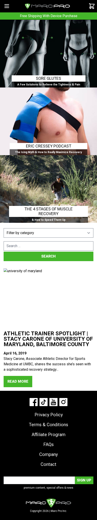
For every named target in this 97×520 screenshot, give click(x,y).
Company (48, 454)
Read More (17, 381)
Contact (48, 464)
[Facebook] (34, 402)
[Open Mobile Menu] (7, 6)
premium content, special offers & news (48, 487)
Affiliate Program (48, 434)
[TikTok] (43, 402)
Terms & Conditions (48, 424)
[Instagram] (63, 402)
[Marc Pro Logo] (47, 6)
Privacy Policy (49, 414)
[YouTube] (53, 402)
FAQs (48, 444)
